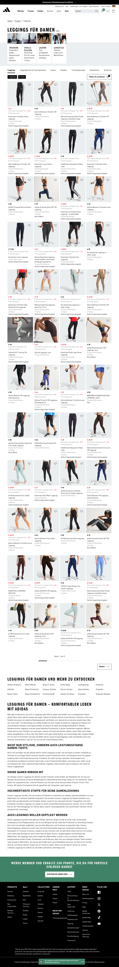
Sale (67, 11)
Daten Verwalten (37, 962)
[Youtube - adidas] (104, 924)
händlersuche (59, 6)
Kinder (40, 11)
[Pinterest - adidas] (104, 911)
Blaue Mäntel (30, 685)
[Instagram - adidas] (104, 899)
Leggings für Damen (79, 723)
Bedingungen (100, 962)
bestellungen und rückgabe (78, 6)
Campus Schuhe (49, 689)
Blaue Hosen (12, 694)
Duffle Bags (65, 685)
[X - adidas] (104, 905)
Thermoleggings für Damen (28, 807)
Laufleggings (83, 685)
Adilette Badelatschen (13, 690)
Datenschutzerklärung (73, 962)
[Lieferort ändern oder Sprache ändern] (113, 6)
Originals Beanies (103, 694)
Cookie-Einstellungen (22, 962)
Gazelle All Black (67, 694)
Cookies (47, 962)
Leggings (24, 837)
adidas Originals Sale (14, 685)
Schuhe (50, 11)
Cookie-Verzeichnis (57, 962)
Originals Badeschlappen (102, 685)
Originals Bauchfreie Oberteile (100, 690)
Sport (59, 11)
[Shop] (6, 10)
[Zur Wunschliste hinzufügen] (29, 85)
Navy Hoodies (83, 689)
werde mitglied (105, 6)
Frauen (31, 11)
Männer (21, 11)
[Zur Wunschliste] (108, 11)
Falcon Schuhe (66, 689)
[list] (59, 70)
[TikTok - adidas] (104, 918)
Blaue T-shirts (49, 685)
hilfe (67, 6)
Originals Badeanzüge (83, 694)
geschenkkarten (94, 6)
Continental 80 (48, 694)
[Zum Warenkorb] (113, 11)
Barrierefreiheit (88, 962)
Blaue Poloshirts (32, 689)
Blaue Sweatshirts (32, 694)
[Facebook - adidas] (104, 892)
